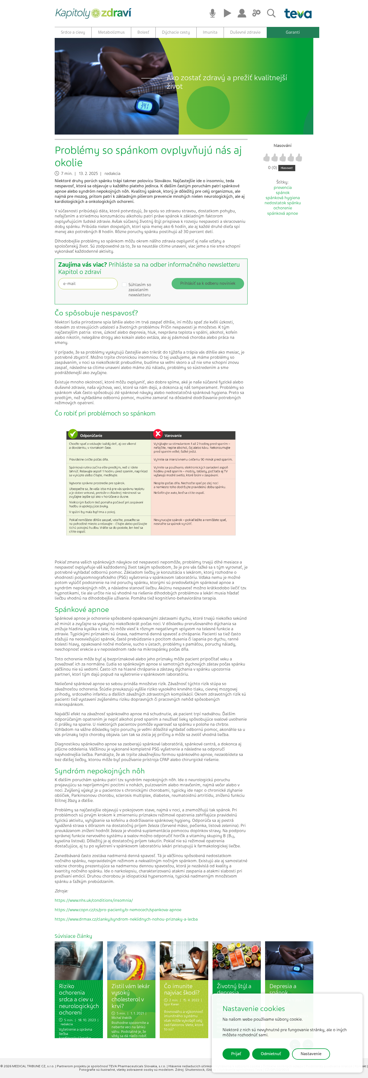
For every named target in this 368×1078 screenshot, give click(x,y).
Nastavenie (311, 1053)
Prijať (236, 1053)
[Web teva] (296, 13)
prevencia (283, 187)
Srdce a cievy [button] (73, 32)
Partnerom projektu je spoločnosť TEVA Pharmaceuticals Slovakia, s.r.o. (112, 1066)
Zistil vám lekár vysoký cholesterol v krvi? (131, 996)
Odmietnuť (271, 1053)
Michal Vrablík (122, 1018)
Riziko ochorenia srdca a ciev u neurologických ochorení (79, 999)
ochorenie (282, 208)
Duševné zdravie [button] (245, 32)
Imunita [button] (210, 32)
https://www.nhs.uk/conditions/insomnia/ (94, 900)
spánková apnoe (282, 213)
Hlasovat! (287, 168)
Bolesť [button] (143, 32)
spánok (283, 192)
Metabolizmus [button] (111, 32)
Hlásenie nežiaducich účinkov (191, 1066)
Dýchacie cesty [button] (176, 32)
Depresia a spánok (282, 989)
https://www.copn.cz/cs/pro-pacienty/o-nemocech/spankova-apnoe (118, 910)
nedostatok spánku (283, 203)
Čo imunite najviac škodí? (182, 989)
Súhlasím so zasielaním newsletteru (140, 290)
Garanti (293, 32)
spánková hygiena (283, 197)
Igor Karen (171, 1004)
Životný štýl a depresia (234, 989)
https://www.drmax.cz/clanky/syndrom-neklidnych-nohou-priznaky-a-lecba (126, 919)
